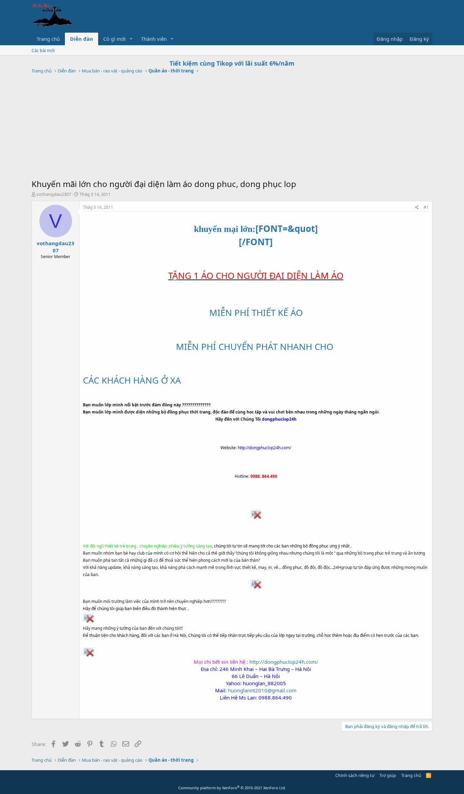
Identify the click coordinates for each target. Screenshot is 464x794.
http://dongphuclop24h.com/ (283, 661)
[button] (131, 39)
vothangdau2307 (53, 194)
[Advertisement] (232, 127)
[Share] (417, 208)
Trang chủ (48, 38)
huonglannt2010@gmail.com (262, 690)
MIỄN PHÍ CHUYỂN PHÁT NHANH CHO (256, 346)
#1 (426, 207)
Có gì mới (114, 38)
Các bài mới (43, 50)
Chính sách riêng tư (355, 775)
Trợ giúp (387, 775)
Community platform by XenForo (232, 787)
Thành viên (154, 38)
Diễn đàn (81, 38)
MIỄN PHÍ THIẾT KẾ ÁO (256, 312)
